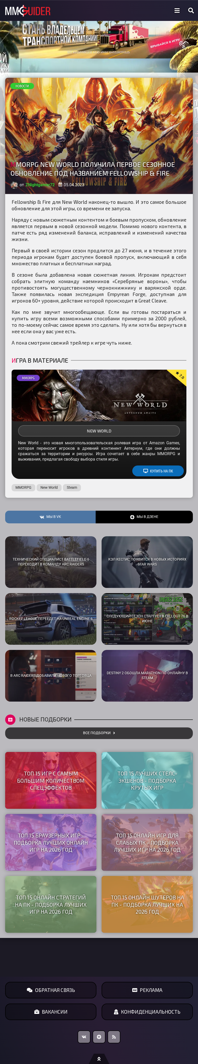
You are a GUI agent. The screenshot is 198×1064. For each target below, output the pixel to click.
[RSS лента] (114, 1036)
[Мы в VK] (84, 1036)
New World (99, 430)
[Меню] (177, 10)
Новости (22, 86)
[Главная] (28, 11)
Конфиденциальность (150, 1012)
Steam (72, 487)
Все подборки (97, 733)
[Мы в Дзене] (99, 1036)
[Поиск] (191, 10)
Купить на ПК (161, 471)
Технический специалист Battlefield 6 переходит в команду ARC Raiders (51, 561)
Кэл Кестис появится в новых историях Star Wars (147, 561)
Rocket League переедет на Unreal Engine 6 (51, 619)
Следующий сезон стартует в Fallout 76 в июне (147, 618)
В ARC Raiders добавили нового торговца (51, 675)
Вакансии (55, 1012)
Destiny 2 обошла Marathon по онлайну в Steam (147, 675)
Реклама (151, 990)
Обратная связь (55, 990)
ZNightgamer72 (40, 184)
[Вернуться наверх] (99, 1059)
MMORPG (28, 378)
